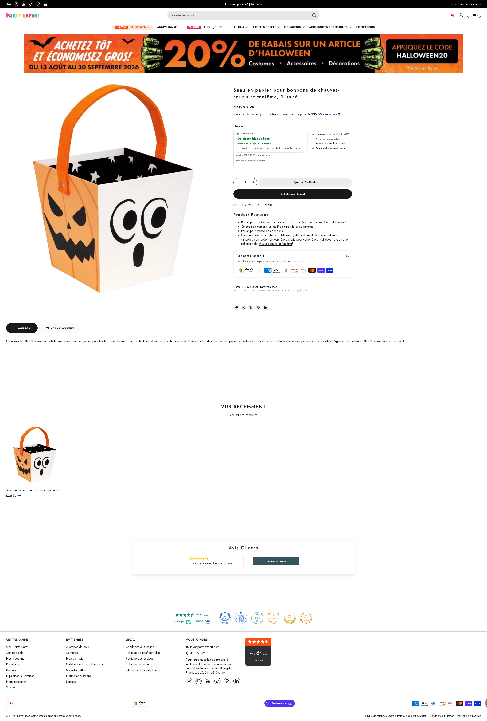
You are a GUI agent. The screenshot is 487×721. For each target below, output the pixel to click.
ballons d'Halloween (280, 235)
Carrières (72, 653)
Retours (11, 670)
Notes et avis (74, 658)
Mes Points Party (17, 647)
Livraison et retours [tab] (62, 328)
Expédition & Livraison (20, 676)
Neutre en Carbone (79, 676)
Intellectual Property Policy (143, 670)
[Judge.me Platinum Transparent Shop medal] (257, 618)
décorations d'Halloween (311, 235)
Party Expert (23, 716)
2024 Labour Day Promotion (261, 287)
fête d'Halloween (322, 239)
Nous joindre (449, 4)
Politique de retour (138, 664)
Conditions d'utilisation (140, 647)
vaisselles (247, 239)
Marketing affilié (76, 670)
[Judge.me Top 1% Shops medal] (290, 618)
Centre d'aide (15, 653)
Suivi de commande (470, 4)
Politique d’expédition (469, 716)
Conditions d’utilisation (442, 716)
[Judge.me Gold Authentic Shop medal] (273, 618)
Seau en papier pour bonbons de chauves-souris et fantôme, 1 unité (34, 490)
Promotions (13, 664)
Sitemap (71, 682)
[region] (243, 4)
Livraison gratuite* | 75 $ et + (243, 4)
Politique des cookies (139, 658)
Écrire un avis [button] (276, 561)
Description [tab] (24, 328)
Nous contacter (16, 682)
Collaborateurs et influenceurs (85, 664)
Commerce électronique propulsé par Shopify (56, 716)
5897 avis (258, 660)
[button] (451, 15)
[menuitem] (34, 647)
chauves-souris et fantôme (275, 244)
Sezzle (10, 687)
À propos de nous (78, 647)
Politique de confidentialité (143, 653)
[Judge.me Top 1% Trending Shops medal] (306, 618)
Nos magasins (15, 658)
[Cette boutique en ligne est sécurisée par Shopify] (246, 270)
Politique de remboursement (378, 716)
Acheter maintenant (293, 194)
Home (236, 287)
